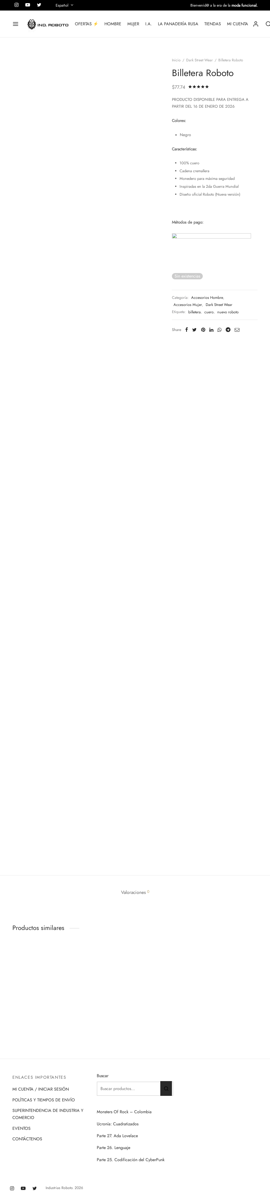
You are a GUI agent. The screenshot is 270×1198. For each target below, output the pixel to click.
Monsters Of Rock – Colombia (124, 1112)
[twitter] (34, 1188)
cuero (209, 312)
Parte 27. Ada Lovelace (117, 1136)
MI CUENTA (237, 24)
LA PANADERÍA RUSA (178, 24)
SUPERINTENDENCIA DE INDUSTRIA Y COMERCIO (47, 1114)
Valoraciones (135, 892)
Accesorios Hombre (207, 297)
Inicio (176, 60)
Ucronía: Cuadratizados (117, 1124)
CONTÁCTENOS (27, 1139)
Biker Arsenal (24, 1037)
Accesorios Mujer (187, 304)
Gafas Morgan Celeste (159, 1037)
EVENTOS (21, 1128)
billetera (194, 312)
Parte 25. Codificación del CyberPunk (131, 1160)
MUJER (133, 24)
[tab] (135, 892)
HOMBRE (112, 24)
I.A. (148, 24)
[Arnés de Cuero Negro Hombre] (103, 994)
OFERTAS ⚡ (86, 24)
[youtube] (23, 1188)
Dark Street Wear (199, 60)
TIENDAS (212, 24)
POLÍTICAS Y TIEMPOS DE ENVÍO (43, 1100)
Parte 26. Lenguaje (113, 1148)
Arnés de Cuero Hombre (224, 1037)
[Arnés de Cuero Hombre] (230, 994)
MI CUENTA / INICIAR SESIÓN (40, 1089)
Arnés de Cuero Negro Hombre (96, 1040)
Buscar (102, 1076)
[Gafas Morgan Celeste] (166, 994)
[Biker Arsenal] (40, 994)
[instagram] (12, 1188)
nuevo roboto (228, 312)
